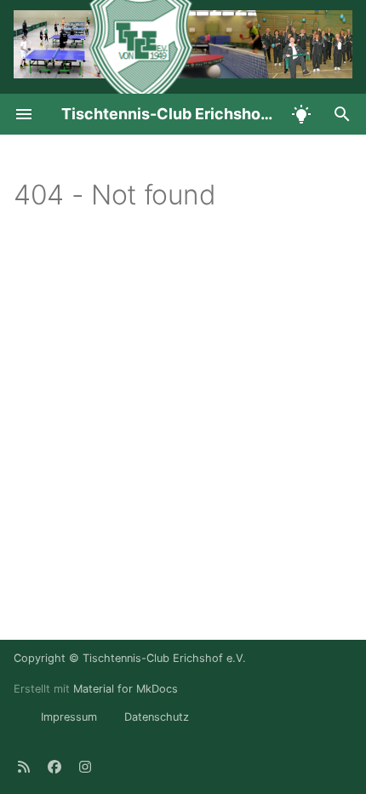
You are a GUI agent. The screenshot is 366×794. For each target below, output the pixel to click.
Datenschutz (156, 717)
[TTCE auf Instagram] (85, 766)
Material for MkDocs (125, 688)
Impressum (69, 717)
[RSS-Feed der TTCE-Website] (23, 766)
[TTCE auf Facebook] (54, 766)
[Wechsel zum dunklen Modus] (301, 114)
